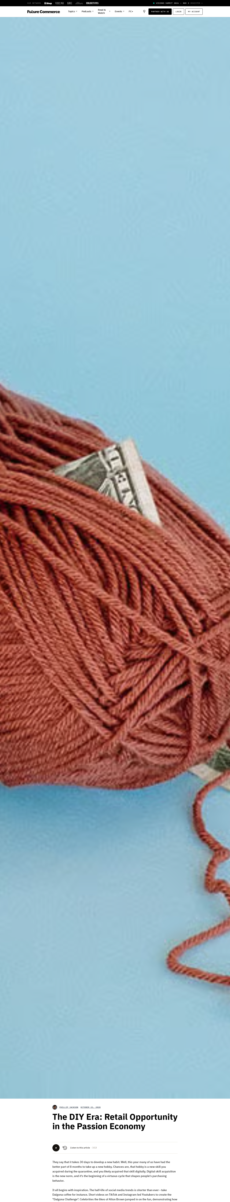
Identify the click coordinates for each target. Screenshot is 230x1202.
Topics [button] (72, 11)
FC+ (131, 11)
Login (178, 11)
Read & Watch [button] (104, 11)
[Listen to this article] (56, 1147)
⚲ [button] (144, 11)
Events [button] (119, 11)
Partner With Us (160, 11)
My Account (194, 11)
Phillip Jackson (68, 1107)
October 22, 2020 (91, 1107)
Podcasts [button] (88, 11)
